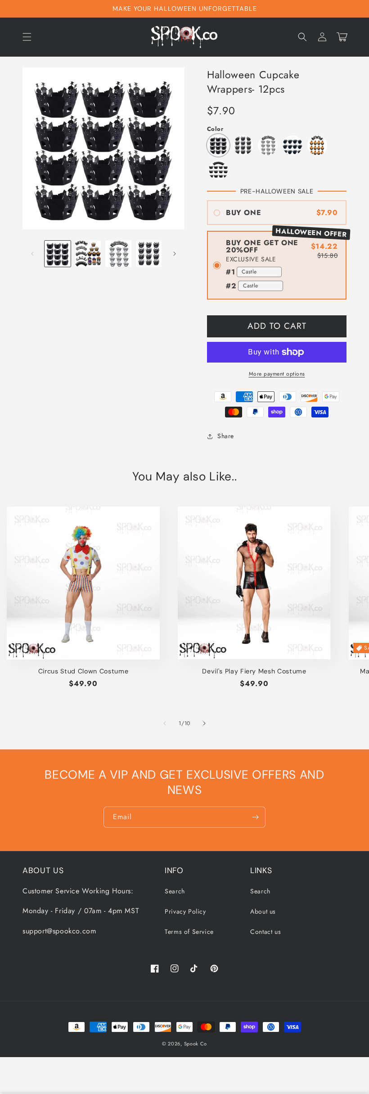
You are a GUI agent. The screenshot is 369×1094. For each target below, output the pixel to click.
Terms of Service (189, 931)
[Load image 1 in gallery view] (58, 254)
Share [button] (225, 435)
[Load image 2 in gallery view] (88, 254)
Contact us (265, 931)
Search (175, 891)
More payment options (277, 374)
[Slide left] (32, 254)
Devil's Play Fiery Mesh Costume (254, 671)
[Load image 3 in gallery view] (118, 254)
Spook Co (195, 1043)
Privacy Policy (185, 911)
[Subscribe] (255, 817)
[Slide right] (174, 254)
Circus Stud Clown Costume (83, 671)
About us (263, 911)
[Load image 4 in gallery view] (149, 254)
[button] (27, 37)
